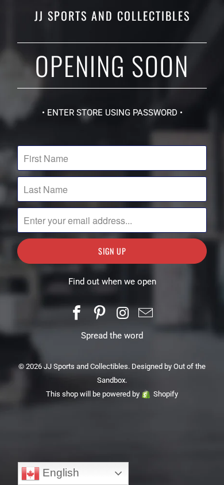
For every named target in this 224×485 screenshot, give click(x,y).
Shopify (165, 394)
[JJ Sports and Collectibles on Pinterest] (100, 314)
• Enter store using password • (112, 112)
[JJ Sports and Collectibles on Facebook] (77, 314)
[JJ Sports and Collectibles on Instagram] (123, 314)
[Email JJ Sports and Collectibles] (146, 314)
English (59, 473)
